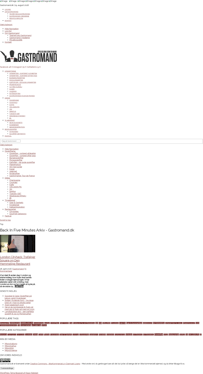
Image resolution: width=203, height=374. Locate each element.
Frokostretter (54, 335)
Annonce (3, 335)
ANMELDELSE (26, 323)
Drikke (7, 98)
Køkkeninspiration (17, 127)
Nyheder (128, 335)
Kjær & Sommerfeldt (134, 323)
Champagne (14, 100)
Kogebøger (14, 125)
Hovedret (102, 335)
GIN (96, 323)
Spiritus (12, 111)
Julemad (13, 91)
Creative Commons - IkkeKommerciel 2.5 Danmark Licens (55, 364)
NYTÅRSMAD (138, 335)
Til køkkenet (10, 120)
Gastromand (18, 269)
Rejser (165, 335)
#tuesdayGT (4, 323)
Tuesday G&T (14, 114)
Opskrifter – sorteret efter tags (23, 76)
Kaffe (11, 105)
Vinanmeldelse (25, 325)
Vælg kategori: (6, 25)
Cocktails (13, 102)
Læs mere (19, 286)
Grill (100, 323)
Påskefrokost (15, 85)
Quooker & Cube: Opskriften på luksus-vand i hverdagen (18, 297)
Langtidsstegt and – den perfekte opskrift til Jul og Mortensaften (19, 312)
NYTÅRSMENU (159, 323)
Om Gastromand (11, 12)
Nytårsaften (14, 93)
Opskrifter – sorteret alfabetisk (23, 73)
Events (41, 335)
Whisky (44, 325)
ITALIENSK (115, 323)
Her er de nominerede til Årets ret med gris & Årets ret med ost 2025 (19, 308)
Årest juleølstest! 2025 (14, 305)
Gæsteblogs (93, 335)
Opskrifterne (10, 71)
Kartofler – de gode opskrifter (22, 82)
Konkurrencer (120, 335)
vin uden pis (36, 325)
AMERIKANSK (15, 323)
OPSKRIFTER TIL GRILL (173, 323)
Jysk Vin (122, 323)
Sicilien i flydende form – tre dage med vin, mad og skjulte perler (19, 301)
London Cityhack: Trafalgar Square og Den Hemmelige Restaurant (17, 260)
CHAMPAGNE (39, 323)
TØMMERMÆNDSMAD (8, 325)
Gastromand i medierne (19, 16)
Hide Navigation (12, 29)
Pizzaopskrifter (16, 80)
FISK (71, 323)
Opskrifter (158, 334)
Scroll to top (5, 220)
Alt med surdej (15, 87)
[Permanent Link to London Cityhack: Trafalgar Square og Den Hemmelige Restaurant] (17, 252)
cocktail (47, 323)
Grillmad (75, 335)
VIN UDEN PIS (14, 107)
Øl (10, 118)
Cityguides (13, 131)
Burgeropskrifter (17, 78)
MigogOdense (11, 350)
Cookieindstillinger (7, 368)
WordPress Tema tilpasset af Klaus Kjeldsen (19, 373)
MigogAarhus (10, 346)
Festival (8, 136)
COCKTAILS (54, 323)
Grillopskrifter (84, 335)
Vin (10, 109)
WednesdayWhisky (17, 116)
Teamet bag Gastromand (19, 14)
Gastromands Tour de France (22, 96)
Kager (11, 89)
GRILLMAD (106, 323)
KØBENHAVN (147, 323)
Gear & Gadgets (15, 122)
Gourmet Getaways (17, 134)
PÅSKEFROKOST (189, 323)
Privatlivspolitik (16, 18)
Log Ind (8, 9)
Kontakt (8, 21)
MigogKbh (9, 348)
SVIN (197, 323)
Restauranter (11, 129)
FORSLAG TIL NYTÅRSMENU (84, 323)
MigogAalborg (11, 344)
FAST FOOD (64, 323)
